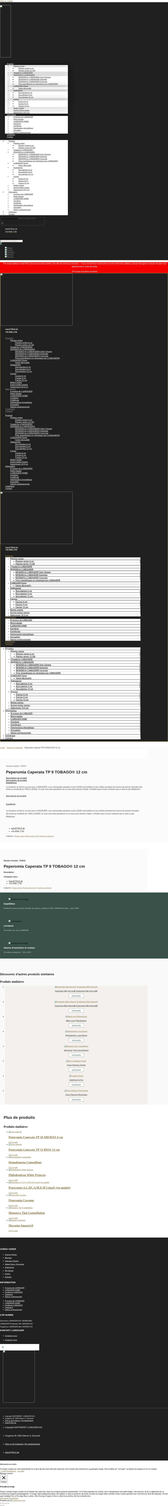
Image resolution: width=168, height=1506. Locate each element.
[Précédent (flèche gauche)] (1, 1505)
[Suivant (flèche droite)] (3, 1505)
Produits (9, 338)
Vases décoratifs (22, 363)
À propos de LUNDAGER (21, 391)
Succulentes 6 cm (23, 367)
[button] (74, 778)
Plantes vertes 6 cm (23, 343)
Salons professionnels (22, 132)
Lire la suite (76, 996)
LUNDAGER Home (18, 360)
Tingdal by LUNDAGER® (21, 347)
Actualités (14, 405)
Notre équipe (16, 394)
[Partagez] (6, 1503)
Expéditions (11, 783)
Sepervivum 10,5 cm (22, 113)
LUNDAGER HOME (19, 396)
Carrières (14, 398)
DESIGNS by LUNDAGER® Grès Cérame (33, 352)
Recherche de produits (8, 238)
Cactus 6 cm (20, 376)
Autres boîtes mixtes (19, 385)
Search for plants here (9, 218)
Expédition (10, 804)
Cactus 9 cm (20, 378)
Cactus (13, 374)
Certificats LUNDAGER (14, 1292)
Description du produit (16, 778)
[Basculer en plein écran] (3, 1503)
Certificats (14, 400)
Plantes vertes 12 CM (24, 345)
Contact (10, 137)
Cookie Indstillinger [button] (8, 1471)
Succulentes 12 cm (25, 97)
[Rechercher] (1, 243)
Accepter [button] (20, 1471)
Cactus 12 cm (21, 380)
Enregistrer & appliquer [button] (9, 1498)
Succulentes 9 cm (23, 369)
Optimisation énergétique (21, 402)
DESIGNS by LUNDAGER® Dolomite (31, 354)
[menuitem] (8, 248)
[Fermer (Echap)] (8, 1503)
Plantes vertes (16, 341)
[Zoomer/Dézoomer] (1, 1503)
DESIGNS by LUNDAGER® (22, 349)
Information (10, 389)
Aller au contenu (6, 1)
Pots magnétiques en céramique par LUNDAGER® (38, 84)
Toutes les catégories (15, 748)
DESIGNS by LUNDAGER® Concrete (31, 356)
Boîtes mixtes (16, 383)
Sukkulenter (15, 365)
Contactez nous (11, 1336)
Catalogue (11, 135)
